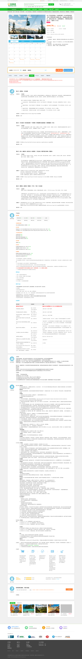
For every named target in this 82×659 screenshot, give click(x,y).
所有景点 (17, 650)
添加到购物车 (68, 70)
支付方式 (18, 644)
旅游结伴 (37, 650)
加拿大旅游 (17, 11)
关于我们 (9, 644)
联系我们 (9, 646)
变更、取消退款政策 (35, 545)
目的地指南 (27, 650)
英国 (37, 6)
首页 (24, 9)
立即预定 (59, 70)
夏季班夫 (33, 6)
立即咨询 (69, 589)
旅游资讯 (22, 650)
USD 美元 (71, 0)
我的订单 (49, 0)
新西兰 (42, 6)
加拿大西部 (22, 11)
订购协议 (29, 545)
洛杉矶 (40, 6)
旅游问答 (32, 650)
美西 (35, 6)
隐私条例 (18, 646)
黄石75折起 (29, 6)
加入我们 (9, 645)
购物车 (42, 0)
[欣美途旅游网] (13, 5)
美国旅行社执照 (55, 0)
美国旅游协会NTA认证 (63, 0)
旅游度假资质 (10, 648)
